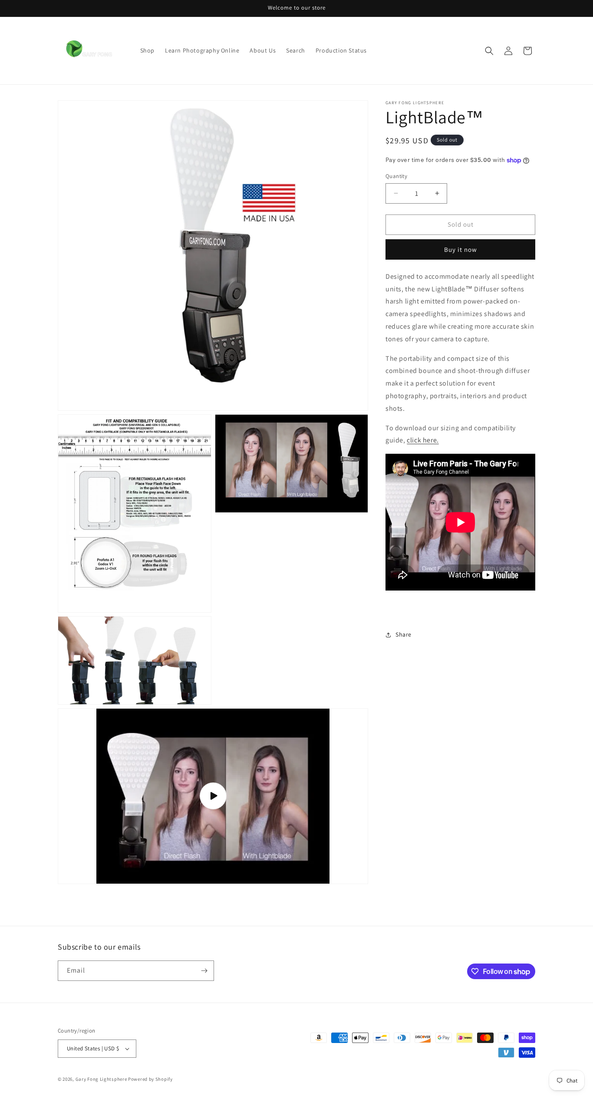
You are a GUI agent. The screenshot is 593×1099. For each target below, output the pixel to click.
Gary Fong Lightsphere (101, 1079)
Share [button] (403, 634)
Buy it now (460, 249)
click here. (423, 440)
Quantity (396, 176)
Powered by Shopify (150, 1079)
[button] (489, 50)
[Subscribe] (204, 970)
